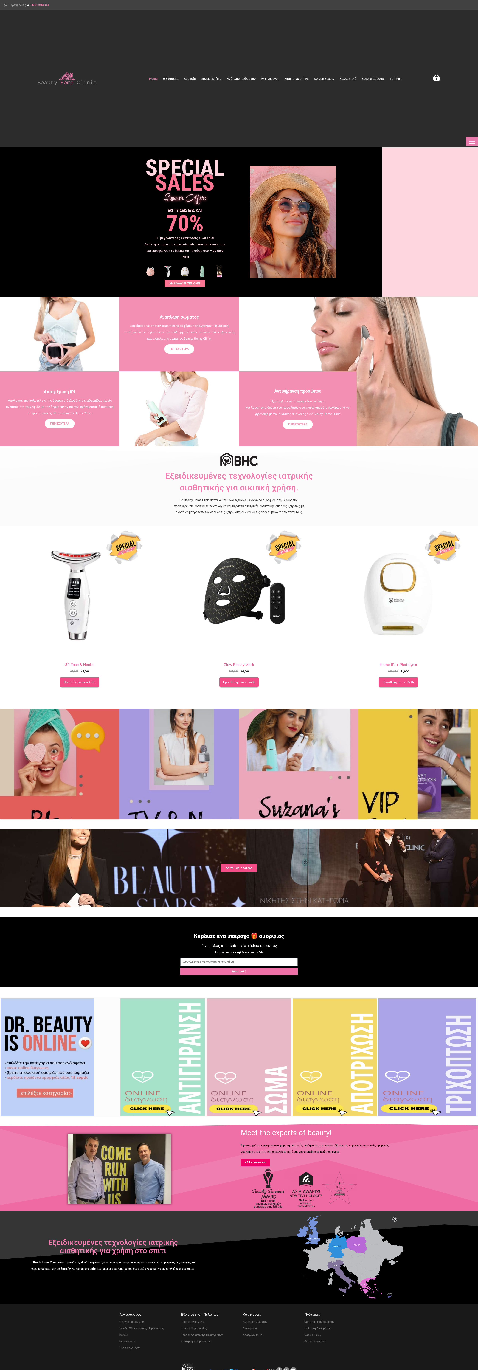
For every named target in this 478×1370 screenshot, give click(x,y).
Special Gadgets (373, 79)
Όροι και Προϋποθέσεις (319, 1321)
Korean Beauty (324, 79)
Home (153, 79)
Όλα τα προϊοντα (130, 1348)
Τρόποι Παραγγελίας (194, 1328)
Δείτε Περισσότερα (239, 868)
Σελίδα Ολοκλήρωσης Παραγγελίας (142, 1328)
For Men (395, 79)
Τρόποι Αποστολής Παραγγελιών (202, 1335)
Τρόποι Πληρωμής (192, 1321)
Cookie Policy (312, 1335)
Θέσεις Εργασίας (314, 1341)
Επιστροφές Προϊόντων (196, 1341)
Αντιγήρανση (270, 79)
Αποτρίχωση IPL (297, 79)
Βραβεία (190, 79)
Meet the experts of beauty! (286, 1132)
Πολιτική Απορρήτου (317, 1328)
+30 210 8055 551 (39, 5)
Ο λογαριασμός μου (132, 1321)
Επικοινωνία (127, 1341)
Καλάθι (124, 1335)
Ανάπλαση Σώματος (241, 79)
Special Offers (211, 79)
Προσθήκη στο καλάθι (80, 682)
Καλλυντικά (348, 79)
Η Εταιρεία (171, 79)
